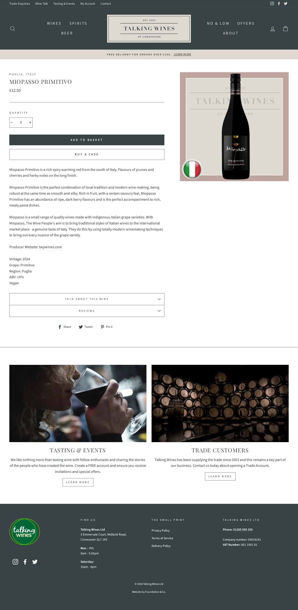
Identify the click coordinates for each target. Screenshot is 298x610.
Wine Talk (41, 3)
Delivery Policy (161, 546)
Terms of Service (162, 538)
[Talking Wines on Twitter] (35, 562)
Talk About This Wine (87, 299)
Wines (54, 23)
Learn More (78, 482)
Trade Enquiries (19, 3)
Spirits (78, 23)
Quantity (18, 113)
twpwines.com (50, 247)
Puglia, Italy (23, 74)
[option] (149, 54)
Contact (106, 3)
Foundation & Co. (155, 592)
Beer (67, 33)
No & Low (218, 23)
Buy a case (87, 154)
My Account (87, 3)
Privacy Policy (160, 530)
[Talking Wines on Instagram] (15, 562)
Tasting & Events (64, 3)
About (231, 33)
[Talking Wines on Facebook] (25, 562)
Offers (246, 23)
